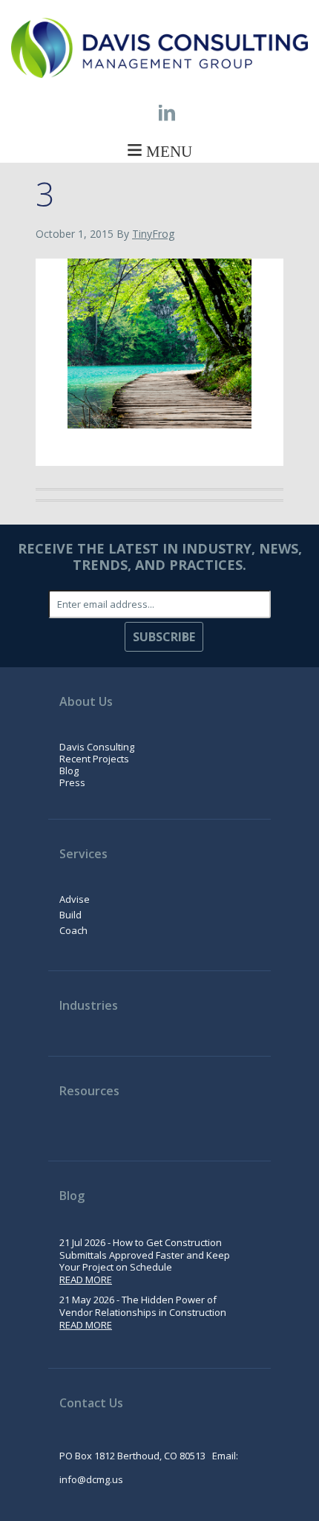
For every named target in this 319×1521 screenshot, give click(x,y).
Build (70, 914)
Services (83, 854)
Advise (74, 899)
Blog (69, 770)
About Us (86, 701)
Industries (88, 1005)
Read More (85, 1279)
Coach (73, 930)
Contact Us (91, 1403)
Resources (89, 1091)
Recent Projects (94, 758)
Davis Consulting (96, 746)
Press (72, 782)
